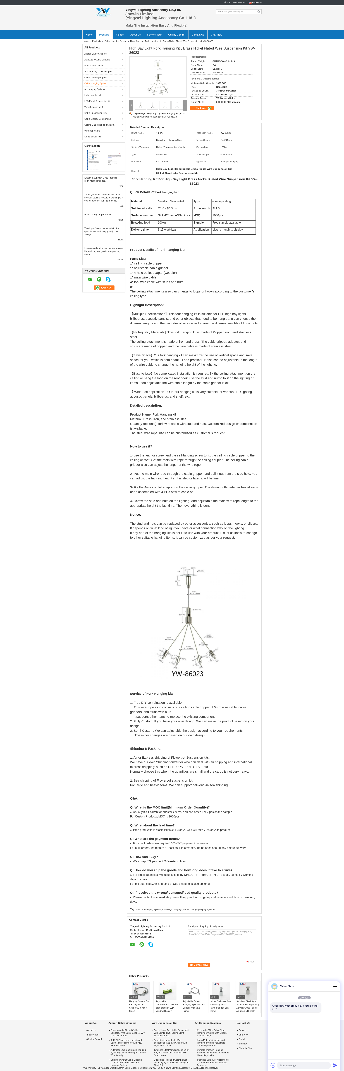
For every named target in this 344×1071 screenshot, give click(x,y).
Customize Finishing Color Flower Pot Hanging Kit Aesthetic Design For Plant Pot (172, 1063)
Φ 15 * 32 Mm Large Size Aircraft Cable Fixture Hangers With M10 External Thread (126, 1043)
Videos (120, 34)
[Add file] (273, 1065)
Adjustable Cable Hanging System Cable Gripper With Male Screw (194, 1006)
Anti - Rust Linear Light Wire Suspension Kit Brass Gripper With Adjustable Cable (170, 1043)
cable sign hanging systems (175, 909)
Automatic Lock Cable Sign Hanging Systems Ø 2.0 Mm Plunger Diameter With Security (128, 1053)
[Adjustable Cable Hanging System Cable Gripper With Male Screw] (194, 991)
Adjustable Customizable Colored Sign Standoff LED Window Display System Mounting (167, 1008)
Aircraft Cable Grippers (95, 54)
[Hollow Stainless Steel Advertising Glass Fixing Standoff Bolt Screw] (221, 991)
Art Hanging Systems (94, 89)
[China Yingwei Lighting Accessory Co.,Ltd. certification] (93, 160)
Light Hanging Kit (92, 95)
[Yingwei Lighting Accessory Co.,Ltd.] (102, 11)
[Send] (335, 1065)
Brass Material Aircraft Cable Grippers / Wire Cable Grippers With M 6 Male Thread (128, 1033)
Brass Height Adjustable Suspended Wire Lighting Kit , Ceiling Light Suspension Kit (171, 1033)
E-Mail (242, 1039)
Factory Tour (154, 34)
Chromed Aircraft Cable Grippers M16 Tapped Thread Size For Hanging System (126, 1063)
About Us (135, 34)
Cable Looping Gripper (95, 77)
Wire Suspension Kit (94, 107)
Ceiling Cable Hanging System (99, 125)
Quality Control (176, 34)
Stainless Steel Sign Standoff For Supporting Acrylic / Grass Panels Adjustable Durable (247, 1006)
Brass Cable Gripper (94, 65)
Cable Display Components (97, 119)
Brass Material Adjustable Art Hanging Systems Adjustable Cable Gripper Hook (211, 1043)
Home (89, 34)
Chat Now (216, 34)
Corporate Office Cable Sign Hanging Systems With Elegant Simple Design (212, 1033)
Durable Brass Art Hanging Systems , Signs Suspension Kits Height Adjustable (213, 1053)
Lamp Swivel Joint (93, 136)
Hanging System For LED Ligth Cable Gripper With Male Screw (139, 1006)
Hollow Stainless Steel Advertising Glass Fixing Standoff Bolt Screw (220, 1006)
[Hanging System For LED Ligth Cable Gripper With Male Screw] (140, 991)
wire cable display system (148, 909)
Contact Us (198, 34)
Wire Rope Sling (92, 131)
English (256, 2)
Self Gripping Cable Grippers (98, 71)
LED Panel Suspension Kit (97, 101)
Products (104, 34)
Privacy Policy (89, 1068)
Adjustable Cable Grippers (97, 59)
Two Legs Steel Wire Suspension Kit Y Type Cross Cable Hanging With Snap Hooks (171, 1053)
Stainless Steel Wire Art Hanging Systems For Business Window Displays (213, 1063)
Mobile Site (246, 1048)
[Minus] (335, 986)
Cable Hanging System (115, 41)
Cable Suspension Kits (95, 113)
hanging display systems (203, 909)
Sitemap (243, 1043)
